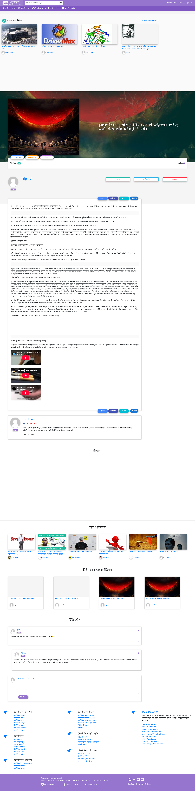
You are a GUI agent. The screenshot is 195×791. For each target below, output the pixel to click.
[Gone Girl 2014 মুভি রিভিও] (173, 542)
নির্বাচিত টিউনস (82, 725)
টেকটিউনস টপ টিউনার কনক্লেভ (23, 763)
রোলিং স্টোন (136, 557)
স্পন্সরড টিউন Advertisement (151, 732)
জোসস (135, 198)
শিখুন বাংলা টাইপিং (19, 744)
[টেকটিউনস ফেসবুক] (130, 780)
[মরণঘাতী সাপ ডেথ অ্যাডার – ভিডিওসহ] (143, 542)
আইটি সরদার (106, 557)
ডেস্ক (25, 8)
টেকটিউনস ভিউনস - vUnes (86, 718)
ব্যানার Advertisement (149, 724)
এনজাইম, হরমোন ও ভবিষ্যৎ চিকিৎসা (93, 46)
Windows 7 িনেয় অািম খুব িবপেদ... (67, 599)
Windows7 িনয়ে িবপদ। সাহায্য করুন (22, 599)
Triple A (26, 179)
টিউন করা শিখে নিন (19, 747)
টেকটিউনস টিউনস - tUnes (86, 715)
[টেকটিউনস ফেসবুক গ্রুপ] (134, 780)
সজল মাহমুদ (15, 557)
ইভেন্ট (55, 8)
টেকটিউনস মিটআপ (19, 766)
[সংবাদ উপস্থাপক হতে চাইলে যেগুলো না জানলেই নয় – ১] (21, 542)
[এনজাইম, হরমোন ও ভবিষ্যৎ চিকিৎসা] (97, 37)
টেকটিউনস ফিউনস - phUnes (87, 723)
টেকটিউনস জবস (19, 730)
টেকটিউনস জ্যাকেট (19, 715)
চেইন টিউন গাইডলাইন (84, 740)
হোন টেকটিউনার (18, 742)
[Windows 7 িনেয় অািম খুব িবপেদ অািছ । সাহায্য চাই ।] (71, 587)
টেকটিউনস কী (18, 740)
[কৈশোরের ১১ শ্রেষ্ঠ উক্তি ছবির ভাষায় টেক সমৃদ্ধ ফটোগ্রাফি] (112, 548)
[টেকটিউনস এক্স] (138, 780)
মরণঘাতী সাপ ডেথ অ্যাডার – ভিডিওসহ (141, 552)
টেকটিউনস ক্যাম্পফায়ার (85, 761)
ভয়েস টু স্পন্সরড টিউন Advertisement (154, 734)
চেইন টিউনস (81, 728)
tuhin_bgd (45, 557)
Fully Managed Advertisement (152, 744)
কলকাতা (128, 52)
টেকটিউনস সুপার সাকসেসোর (86, 759)
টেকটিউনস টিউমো (19, 768)
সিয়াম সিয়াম (166, 557)
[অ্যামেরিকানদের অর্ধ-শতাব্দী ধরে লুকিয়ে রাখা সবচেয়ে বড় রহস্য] (19, 34)
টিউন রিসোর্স (81, 744)
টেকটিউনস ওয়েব (49, 785)
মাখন (18, 630)
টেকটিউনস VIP (82, 756)
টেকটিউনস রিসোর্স (19, 749)
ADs (70, 8)
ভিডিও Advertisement (149, 727)
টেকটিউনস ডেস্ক (18, 718)
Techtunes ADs (150, 711)
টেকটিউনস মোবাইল (72, 785)
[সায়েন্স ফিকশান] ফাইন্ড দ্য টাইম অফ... (112, 599)
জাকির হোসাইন (89, 52)
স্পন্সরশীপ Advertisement (150, 741)
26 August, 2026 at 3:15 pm (26, 678)
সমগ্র (19, 163)
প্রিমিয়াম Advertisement (149, 739)
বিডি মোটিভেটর (76, 557)
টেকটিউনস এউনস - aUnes (86, 720)
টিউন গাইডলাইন (83, 737)
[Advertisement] (97, 71)
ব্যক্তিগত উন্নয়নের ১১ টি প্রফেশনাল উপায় (81, 552)
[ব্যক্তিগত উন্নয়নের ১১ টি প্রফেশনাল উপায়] (82, 542)
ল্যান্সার (40, 8)
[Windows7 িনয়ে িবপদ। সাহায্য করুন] (25, 587)
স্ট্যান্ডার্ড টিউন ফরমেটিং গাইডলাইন (88, 742)
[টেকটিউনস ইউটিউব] (142, 780)
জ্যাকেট (10, 8)
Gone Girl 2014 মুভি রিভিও (169, 552)
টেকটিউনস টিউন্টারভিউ (85, 754)
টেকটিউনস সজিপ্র (19, 752)
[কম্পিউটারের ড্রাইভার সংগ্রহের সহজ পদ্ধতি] (59, 34)
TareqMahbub (9, 52)
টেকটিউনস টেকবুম (19, 723)
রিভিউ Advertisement (149, 737)
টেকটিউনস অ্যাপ (92, 785)
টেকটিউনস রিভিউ (19, 720)
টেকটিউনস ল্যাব (18, 725)
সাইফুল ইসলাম (49, 52)
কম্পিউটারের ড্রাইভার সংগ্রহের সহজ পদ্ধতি (54, 46)
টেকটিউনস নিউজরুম (20, 728)
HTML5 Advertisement (150, 729)
